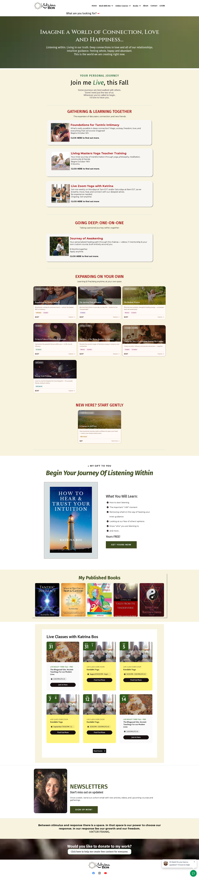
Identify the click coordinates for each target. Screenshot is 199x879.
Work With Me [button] (105, 6)
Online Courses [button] (122, 6)
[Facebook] (94, 873)
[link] (63, 685)
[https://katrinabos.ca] (45, 6)
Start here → (115, 441)
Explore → (72, 317)
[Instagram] (99, 873)
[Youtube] (105, 873)
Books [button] (136, 6)
